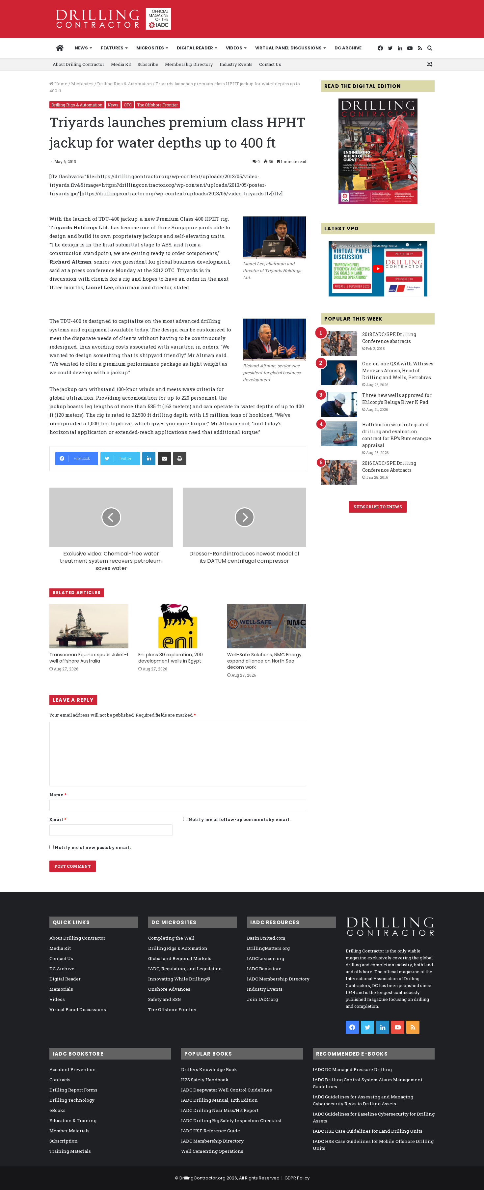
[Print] (179, 458)
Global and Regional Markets (179, 958)
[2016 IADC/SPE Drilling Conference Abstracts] (339, 472)
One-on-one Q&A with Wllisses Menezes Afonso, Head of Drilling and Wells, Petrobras (397, 370)
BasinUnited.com (266, 938)
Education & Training (72, 1120)
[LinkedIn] (148, 458)
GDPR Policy (296, 1178)
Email (57, 819)
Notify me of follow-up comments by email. (239, 819)
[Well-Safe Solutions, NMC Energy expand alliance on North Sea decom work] (266, 626)
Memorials (61, 989)
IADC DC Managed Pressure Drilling (352, 1069)
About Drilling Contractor (78, 64)
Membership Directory (189, 64)
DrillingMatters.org (268, 948)
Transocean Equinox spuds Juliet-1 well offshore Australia (88, 657)
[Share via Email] (164, 458)
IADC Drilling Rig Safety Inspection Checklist (231, 1120)
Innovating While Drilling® (179, 979)
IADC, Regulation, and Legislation (185, 969)
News (81, 48)
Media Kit (121, 64)
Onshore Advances (169, 989)
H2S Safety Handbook (205, 1080)
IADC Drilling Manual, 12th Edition (219, 1100)
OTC (128, 104)
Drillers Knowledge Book (209, 1069)
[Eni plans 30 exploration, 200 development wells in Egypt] (177, 626)
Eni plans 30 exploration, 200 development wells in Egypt (170, 657)
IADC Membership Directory (278, 979)
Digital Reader (195, 48)
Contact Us (270, 64)
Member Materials (69, 1131)
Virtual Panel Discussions (288, 48)
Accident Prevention (72, 1069)
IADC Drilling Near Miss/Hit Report (219, 1110)
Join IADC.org (262, 999)
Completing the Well (171, 938)
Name (57, 795)
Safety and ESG (164, 999)
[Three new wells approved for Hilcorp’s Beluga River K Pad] (339, 404)
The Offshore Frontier (157, 104)
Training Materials (70, 1151)
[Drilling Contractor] (110, 19)
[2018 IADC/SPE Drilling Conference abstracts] (339, 343)
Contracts (59, 1080)
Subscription (63, 1141)
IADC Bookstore (264, 969)
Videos (234, 48)
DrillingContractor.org (202, 1178)
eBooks (57, 1110)
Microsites (82, 84)
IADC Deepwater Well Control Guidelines (226, 1090)
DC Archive (348, 48)
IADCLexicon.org (265, 958)
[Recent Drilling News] (377, 203)
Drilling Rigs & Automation (124, 84)
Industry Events (236, 64)
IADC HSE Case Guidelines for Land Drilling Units (367, 1131)
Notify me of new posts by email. (93, 847)
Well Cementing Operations (212, 1151)
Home (60, 84)
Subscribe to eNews (378, 506)
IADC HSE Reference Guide (210, 1131)
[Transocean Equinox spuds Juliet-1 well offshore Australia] (88, 626)
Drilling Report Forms (73, 1090)
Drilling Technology (71, 1100)
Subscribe (148, 64)
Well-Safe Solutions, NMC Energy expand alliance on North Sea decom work (264, 660)
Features (112, 48)
